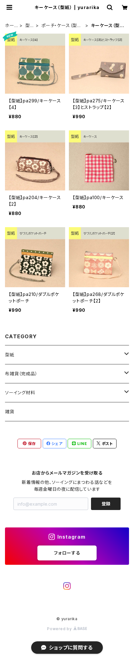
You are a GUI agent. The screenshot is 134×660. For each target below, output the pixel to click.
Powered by (60, 628)
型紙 (27, 26)
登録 (106, 503)
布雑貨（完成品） (21, 373)
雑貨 (9, 411)
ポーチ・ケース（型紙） (59, 26)
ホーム (9, 26)
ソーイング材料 (20, 392)
